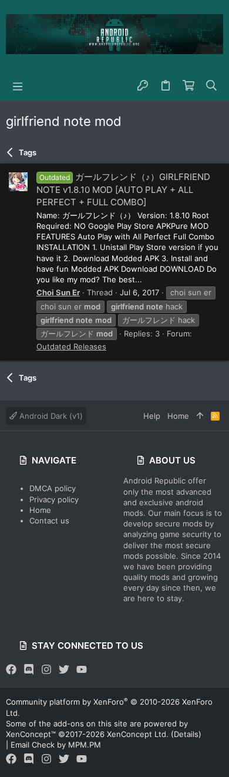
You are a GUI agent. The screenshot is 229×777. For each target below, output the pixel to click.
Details (186, 734)
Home (40, 510)
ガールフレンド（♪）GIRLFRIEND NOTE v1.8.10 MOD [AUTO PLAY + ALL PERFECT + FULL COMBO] (123, 189)
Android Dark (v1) (50, 416)
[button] (17, 85)
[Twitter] (64, 669)
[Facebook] (11, 669)
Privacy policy (54, 499)
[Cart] (188, 86)
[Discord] (28, 669)
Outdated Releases (71, 346)
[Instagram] (46, 669)
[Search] (211, 85)
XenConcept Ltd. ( (140, 734)
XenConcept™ (31, 734)
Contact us (49, 520)
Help (151, 416)
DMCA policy (52, 488)
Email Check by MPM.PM (56, 744)
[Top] (200, 416)
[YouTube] (81, 669)
